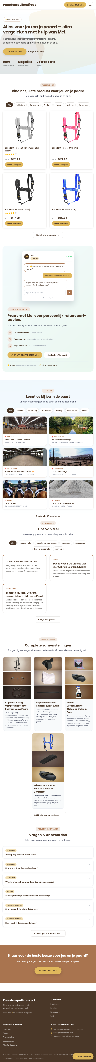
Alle (9, 105)
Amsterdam (72, 410)
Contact (6, 1033)
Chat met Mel (77, 5)
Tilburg (59, 410)
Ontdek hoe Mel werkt (57, 355)
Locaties (53, 1008)
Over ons (7, 1029)
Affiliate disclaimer (10, 1045)
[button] (48, 276)
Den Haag (32, 410)
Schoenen (34, 105)
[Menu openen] (90, 4)
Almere (20, 410)
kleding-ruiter (26, 543)
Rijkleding (20, 105)
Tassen (59, 105)
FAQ (52, 1016)
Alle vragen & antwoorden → (48, 933)
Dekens (70, 105)
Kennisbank (55, 1012)
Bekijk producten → (37, 51)
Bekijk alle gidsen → (48, 619)
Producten (54, 1004)
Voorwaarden (8, 1041)
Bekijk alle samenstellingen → (48, 815)
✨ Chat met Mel (14, 52)
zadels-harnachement (46, 543)
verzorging (80, 543)
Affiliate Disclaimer (36, 1058)
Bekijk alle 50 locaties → (48, 516)
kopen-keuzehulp (42, 549)
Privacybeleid (8, 1037)
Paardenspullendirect (19, 5)
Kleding (47, 105)
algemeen (66, 543)
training (58, 549)
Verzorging (83, 105)
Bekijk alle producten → (48, 235)
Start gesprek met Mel (26, 355)
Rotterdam (46, 410)
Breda (84, 410)
